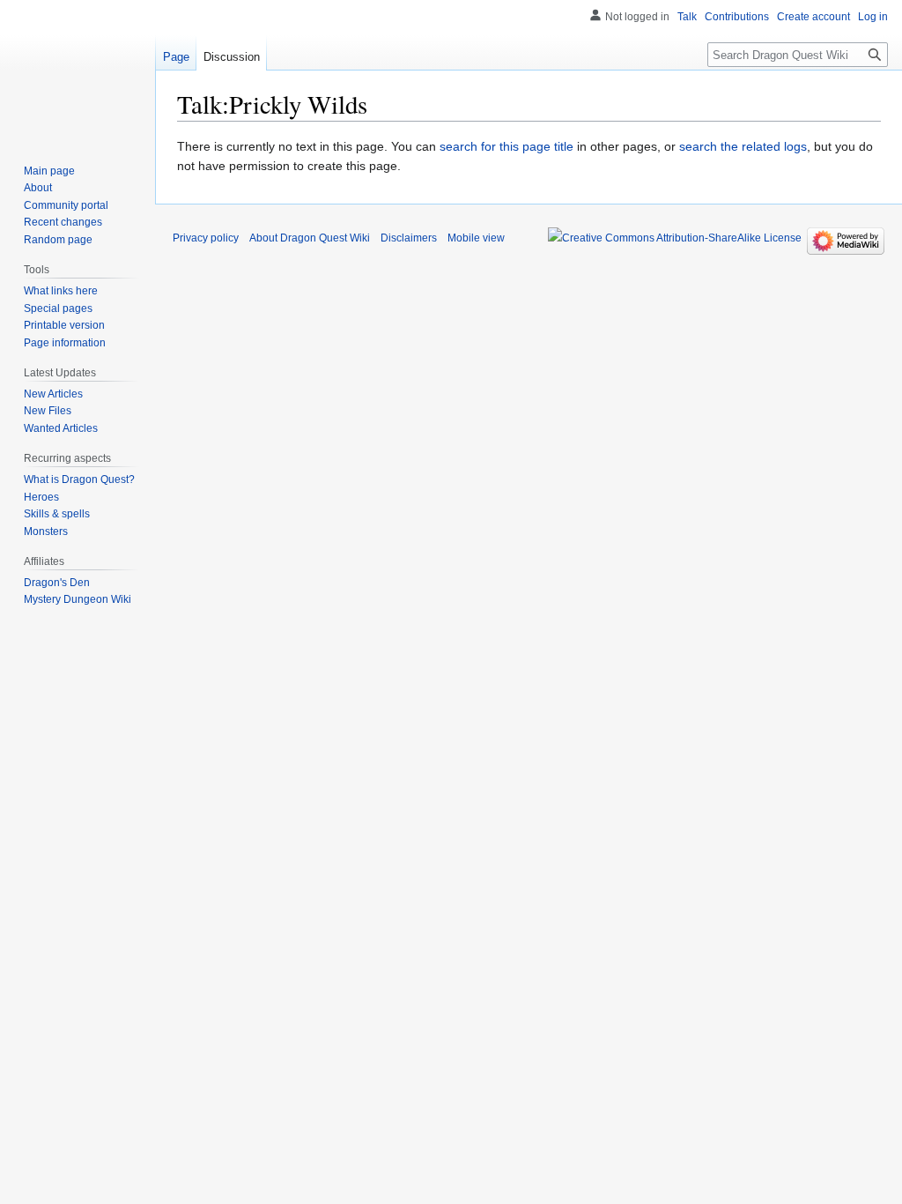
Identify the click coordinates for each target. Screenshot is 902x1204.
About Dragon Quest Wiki (309, 238)
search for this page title (506, 146)
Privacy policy (206, 238)
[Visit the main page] (77, 70)
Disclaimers (409, 238)
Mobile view (476, 238)
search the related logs (743, 146)
